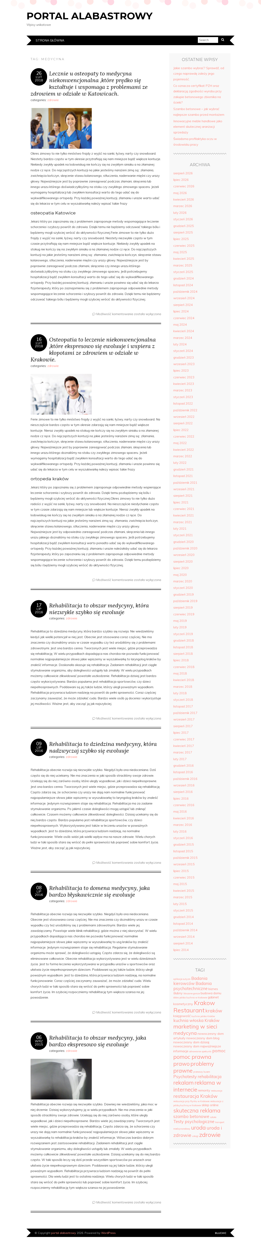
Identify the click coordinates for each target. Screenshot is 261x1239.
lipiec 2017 (181, 733)
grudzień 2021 (183, 469)
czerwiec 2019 (183, 614)
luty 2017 (180, 759)
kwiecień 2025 (183, 259)
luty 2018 (180, 693)
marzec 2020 (182, 581)
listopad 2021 (183, 476)
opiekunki (206, 1051)
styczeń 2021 (183, 535)
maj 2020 (180, 575)
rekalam (183, 1082)
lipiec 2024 (181, 311)
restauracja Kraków (195, 1096)
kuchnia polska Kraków (203, 1016)
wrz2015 (39, 1042)
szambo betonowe (191, 1116)
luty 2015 (180, 904)
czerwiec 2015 (183, 877)
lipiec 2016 (181, 798)
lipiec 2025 (181, 239)
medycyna (185, 1033)
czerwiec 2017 (183, 739)
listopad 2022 (183, 403)
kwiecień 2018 (183, 680)
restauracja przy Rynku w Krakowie (191, 1101)
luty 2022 (180, 463)
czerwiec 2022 (183, 436)
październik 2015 (185, 858)
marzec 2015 (182, 897)
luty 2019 (180, 627)
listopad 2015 (183, 851)
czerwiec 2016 (183, 805)
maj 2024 (180, 324)
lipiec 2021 (181, 502)
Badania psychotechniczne (192, 986)
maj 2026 (180, 193)
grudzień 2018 (183, 640)
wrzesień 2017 (184, 719)
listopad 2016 (183, 772)
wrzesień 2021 (184, 489)
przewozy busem (201, 1071)
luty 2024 (180, 344)
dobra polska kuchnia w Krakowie (190, 997)
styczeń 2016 (183, 838)
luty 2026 (180, 213)
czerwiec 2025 (183, 246)
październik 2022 (185, 410)
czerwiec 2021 (183, 509)
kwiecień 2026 (183, 199)
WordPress (108, 1233)
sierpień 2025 (183, 232)
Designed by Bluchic (220, 1233)
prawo (181, 1063)
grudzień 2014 (183, 917)
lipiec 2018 (181, 660)
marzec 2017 (182, 752)
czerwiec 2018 (183, 667)
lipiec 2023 (181, 370)
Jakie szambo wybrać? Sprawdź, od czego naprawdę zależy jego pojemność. (198, 73)
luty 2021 (180, 529)
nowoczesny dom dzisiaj (191, 1042)
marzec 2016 (182, 825)
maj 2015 (180, 884)
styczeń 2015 (183, 910)
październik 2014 (185, 930)
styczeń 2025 (183, 272)
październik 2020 (185, 548)
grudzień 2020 (183, 542)
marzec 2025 (182, 265)
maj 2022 (180, 443)
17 (39, 605)
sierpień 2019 (183, 607)
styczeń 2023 (183, 397)
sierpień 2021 (183, 496)
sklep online (210, 1105)
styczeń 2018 (183, 700)
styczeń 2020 (183, 588)
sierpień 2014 (183, 943)
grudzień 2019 (183, 594)
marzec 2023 (182, 390)
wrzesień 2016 (184, 785)
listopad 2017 (183, 706)
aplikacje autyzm (181, 979)
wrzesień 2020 (184, 555)
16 (39, 339)
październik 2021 (185, 483)
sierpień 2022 (183, 423)
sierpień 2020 (183, 561)
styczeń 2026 (183, 219)
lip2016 (39, 610)
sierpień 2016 (183, 792)
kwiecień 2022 (183, 450)
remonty (204, 1090)
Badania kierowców (190, 981)
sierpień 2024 (183, 305)
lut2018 (39, 78)
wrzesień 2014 (184, 937)
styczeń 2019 (183, 634)
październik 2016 (185, 779)
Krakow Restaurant (194, 1006)
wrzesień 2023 (184, 364)
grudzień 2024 (183, 278)
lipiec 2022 (181, 430)
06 (39, 1037)
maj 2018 (180, 673)
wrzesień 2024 (184, 298)
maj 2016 (180, 811)
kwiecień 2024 (183, 331)
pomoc (219, 1050)
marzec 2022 (182, 456)
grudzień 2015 (183, 844)
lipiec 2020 (181, 568)
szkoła (213, 1117)
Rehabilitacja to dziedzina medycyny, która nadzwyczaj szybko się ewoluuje (103, 747)
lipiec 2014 (181, 950)
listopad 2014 (183, 924)
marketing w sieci (195, 1026)
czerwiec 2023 (183, 377)
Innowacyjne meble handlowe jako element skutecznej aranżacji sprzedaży (197, 126)
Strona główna (50, 40)
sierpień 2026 (183, 173)
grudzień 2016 (183, 765)
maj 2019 (180, 621)
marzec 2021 (182, 522)
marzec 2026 (182, 206)
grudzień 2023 (183, 357)
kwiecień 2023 (183, 384)
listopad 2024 (183, 285)
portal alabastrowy (90, 16)
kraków (213, 1011)
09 (39, 744)
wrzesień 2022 (184, 417)
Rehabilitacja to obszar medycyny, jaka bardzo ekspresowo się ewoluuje (97, 1041)
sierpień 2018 (183, 654)
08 (39, 888)
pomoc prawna (192, 1056)
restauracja (216, 1090)
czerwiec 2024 (183, 318)
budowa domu (211, 993)
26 (39, 73)
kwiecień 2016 (183, 818)
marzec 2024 (182, 338)
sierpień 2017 (183, 726)
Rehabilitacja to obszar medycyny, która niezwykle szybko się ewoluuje (99, 609)
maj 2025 (180, 252)
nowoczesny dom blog (202, 1038)
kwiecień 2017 (183, 746)
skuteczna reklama (196, 1110)
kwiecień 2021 (183, 515)
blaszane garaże (192, 993)
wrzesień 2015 (184, 864)
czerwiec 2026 (183, 186)
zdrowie (53, 100)
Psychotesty (185, 1076)
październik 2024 (185, 292)
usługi (195, 1136)
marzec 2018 (182, 687)
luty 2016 (180, 831)
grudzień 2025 (183, 226)
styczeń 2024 (183, 351)
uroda (198, 1127)
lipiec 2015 (181, 871)
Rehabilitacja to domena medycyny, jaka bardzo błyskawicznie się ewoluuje (99, 891)
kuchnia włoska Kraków (196, 1020)
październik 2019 (185, 601)
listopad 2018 (183, 647)
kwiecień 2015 (183, 891)
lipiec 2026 (181, 180)
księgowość (182, 1016)
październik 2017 (185, 713)
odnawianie (195, 1051)
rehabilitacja (209, 1076)
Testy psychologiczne (193, 1121)
